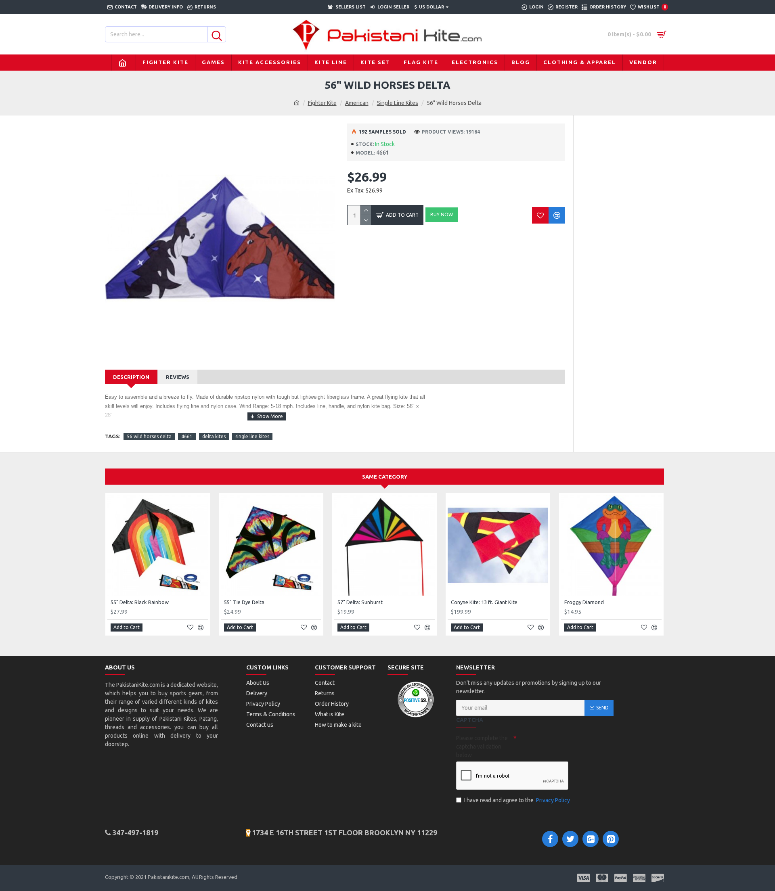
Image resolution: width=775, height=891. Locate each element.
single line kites (252, 436)
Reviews (177, 377)
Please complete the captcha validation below (482, 746)
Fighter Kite (322, 103)
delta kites (214, 436)
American (357, 103)
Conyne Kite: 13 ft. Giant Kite (484, 602)
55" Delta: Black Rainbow (140, 602)
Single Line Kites (397, 103)
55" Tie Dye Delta (244, 602)
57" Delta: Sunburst (360, 602)
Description (131, 377)
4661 (187, 436)
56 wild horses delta (149, 436)
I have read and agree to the (517, 800)
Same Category (384, 476)
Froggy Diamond (584, 602)
